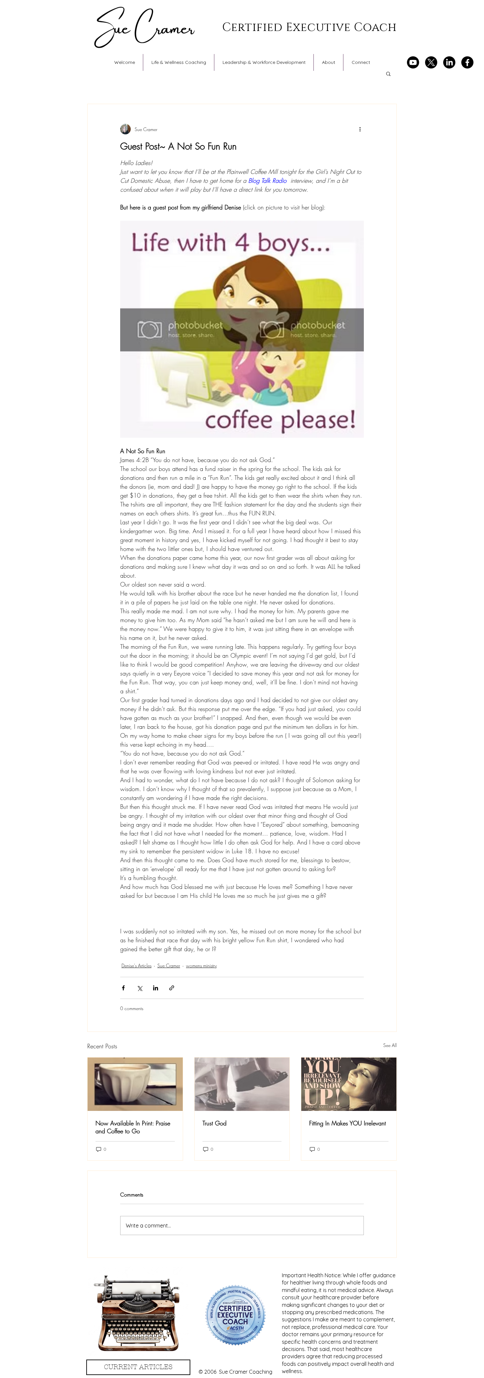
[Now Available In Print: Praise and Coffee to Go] (135, 1084)
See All (390, 1045)
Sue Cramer (168, 965)
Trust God (214, 1123)
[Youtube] (413, 62)
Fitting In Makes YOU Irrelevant (347, 1123)
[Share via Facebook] (123, 988)
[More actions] (360, 129)
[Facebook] (467, 62)
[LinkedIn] (449, 62)
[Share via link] (172, 988)
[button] (388, 73)
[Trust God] (242, 1084)
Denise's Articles (136, 965)
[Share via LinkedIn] (155, 988)
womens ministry (201, 965)
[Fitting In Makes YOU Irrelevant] (348, 1084)
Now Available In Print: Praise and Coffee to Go (132, 1127)
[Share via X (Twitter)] (139, 988)
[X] (431, 62)
